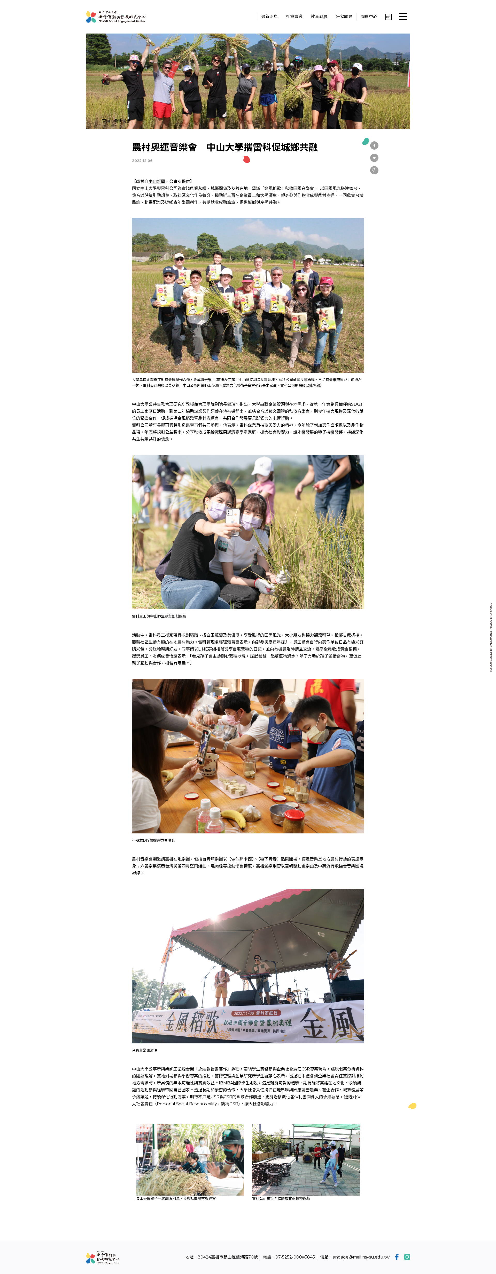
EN (388, 17)
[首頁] (115, 17)
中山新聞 (157, 181)
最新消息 (122, 120)
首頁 (106, 120)
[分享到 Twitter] (374, 158)
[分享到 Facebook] (374, 145)
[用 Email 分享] (374, 170)
